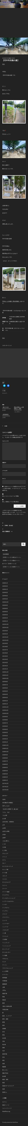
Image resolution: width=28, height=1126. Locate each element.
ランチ (4, 961)
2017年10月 (5, 789)
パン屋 (4, 933)
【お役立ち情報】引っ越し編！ (10, 809)
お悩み (4, 834)
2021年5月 (5, 656)
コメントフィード (7, 1108)
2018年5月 (5, 767)
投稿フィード (5, 1105)
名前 (4, 462)
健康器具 (4, 984)
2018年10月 (5, 751)
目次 (3, 64)
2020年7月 (5, 684)
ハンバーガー (5, 923)
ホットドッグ (5, 949)
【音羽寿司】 (5, 414)
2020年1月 (5, 703)
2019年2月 (5, 739)
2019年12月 (5, 707)
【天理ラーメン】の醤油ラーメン (11, 560)
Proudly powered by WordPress (10, 1122)
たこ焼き (4, 850)
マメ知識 (4, 955)
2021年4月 (5, 659)
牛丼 (3, 1050)
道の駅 (4, 1076)
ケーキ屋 (4, 872)
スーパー (4, 888)
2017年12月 (5, 783)
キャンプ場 (5, 869)
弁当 (3, 1031)
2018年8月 (5, 758)
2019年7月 (5, 723)
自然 (3, 1063)
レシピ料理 (5, 971)
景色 (3, 1035)
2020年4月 (5, 694)
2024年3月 (5, 599)
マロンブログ (8, 2)
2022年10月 (5, 627)
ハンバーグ (5, 926)
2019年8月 (5, 719)
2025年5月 (5, 586)
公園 (3, 987)
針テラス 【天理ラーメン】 (9, 563)
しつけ (4, 844)
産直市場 (4, 1054)
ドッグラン (5, 910)
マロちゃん (5, 958)
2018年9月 (5, 754)
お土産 (4, 818)
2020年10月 (5, 678)
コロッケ (4, 875)
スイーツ (4, 885)
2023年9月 (5, 605)
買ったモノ (5, 1070)
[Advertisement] (14, 23)
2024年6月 (5, 595)
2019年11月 (5, 710)
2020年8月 (5, 681)
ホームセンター (6, 952)
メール (4, 470)
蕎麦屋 (4, 1066)
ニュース (4, 920)
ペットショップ (6, 945)
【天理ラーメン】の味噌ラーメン (11, 566)
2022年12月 (5, 624)
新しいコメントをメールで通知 (10, 496)
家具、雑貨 (5, 1019)
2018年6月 (5, 764)
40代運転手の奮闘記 (7, 802)
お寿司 (4, 828)
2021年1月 (5, 669)
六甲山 (4, 990)
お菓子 (4, 837)
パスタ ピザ (5, 930)
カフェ (4, 860)
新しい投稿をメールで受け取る (10, 501)
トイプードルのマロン (8, 901)
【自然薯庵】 (5, 554)
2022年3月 (5, 630)
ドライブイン (5, 917)
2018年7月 (5, 761)
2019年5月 (5, 729)
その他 (4, 847)
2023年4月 (5, 614)
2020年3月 (5, 697)
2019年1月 (5, 742)
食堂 (3, 1082)
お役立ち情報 (5, 831)
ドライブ (4, 914)
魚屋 (3, 1089)
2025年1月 (5, 589)
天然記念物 (5, 1009)
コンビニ (4, 879)
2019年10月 (5, 713)
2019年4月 (5, 732)
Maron (13, 58)
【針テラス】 (5, 407)
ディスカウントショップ (8, 898)
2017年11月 (5, 786)
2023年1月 (5, 621)
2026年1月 (5, 583)
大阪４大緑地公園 (7, 1006)
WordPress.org (6, 1111)
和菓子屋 (4, 993)
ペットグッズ (5, 942)
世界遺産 (4, 977)
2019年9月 (5, 716)
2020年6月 (5, 688)
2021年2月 (5, 665)
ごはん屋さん (5, 841)
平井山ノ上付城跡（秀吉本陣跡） (11, 301)
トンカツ (4, 904)
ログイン (4, 1102)
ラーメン (4, 965)
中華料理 (4, 981)
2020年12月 (5, 672)
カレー (4, 863)
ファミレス (5, 936)
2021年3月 (5, 662)
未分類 (4, 1038)
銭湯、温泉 (5, 1079)
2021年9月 (5, 643)
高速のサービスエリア (8, 1085)
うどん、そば (5, 812)
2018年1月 (5, 780)
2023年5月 (5, 611)
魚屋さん (4, 1092)
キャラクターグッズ (7, 866)
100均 (3, 799)
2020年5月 (5, 691)
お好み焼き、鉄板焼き (8, 821)
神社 (3, 1060)
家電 (3, 1022)
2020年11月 (5, 675)
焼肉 (3, 1047)
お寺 (3, 825)
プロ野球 (4, 939)
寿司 (3, 1025)
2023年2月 (5, 618)
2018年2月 (5, 777)
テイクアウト (5, 895)
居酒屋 (4, 1028)
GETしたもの (5, 806)
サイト (4, 478)
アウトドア (5, 853)
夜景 (3, 1003)
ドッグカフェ (5, 907)
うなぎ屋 (4, 815)
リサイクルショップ (7, 968)
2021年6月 (5, 653)
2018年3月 (5, 774)
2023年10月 (5, 602)
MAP (10, 318)
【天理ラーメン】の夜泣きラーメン (11, 557)
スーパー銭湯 (5, 891)
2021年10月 (5, 640)
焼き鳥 (4, 1044)
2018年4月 (5, 770)
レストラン (5, 974)
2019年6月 (5, 726)
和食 (3, 996)
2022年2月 (5, 634)
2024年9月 (5, 592)
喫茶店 (4, 1000)
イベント (4, 856)
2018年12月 (5, 745)
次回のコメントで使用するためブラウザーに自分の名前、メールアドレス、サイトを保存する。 (14, 488)
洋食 (3, 1041)
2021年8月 (5, 646)
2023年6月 (5, 608)
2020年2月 (5, 700)
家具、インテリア (7, 1016)
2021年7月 (5, 649)
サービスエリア (6, 882)
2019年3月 (5, 735)
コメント (5, 441)
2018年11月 (5, 748)
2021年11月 (5, 637)
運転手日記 (5, 1073)
